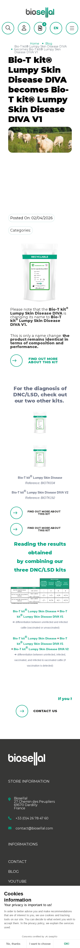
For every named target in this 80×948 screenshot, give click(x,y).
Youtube (17, 881)
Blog (48, 43)
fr (56, 34)
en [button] (56, 28)
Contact (17, 861)
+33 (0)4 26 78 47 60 (32, 818)
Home (34, 43)
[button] (8, 28)
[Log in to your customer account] (24, 28)
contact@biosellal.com (34, 828)
